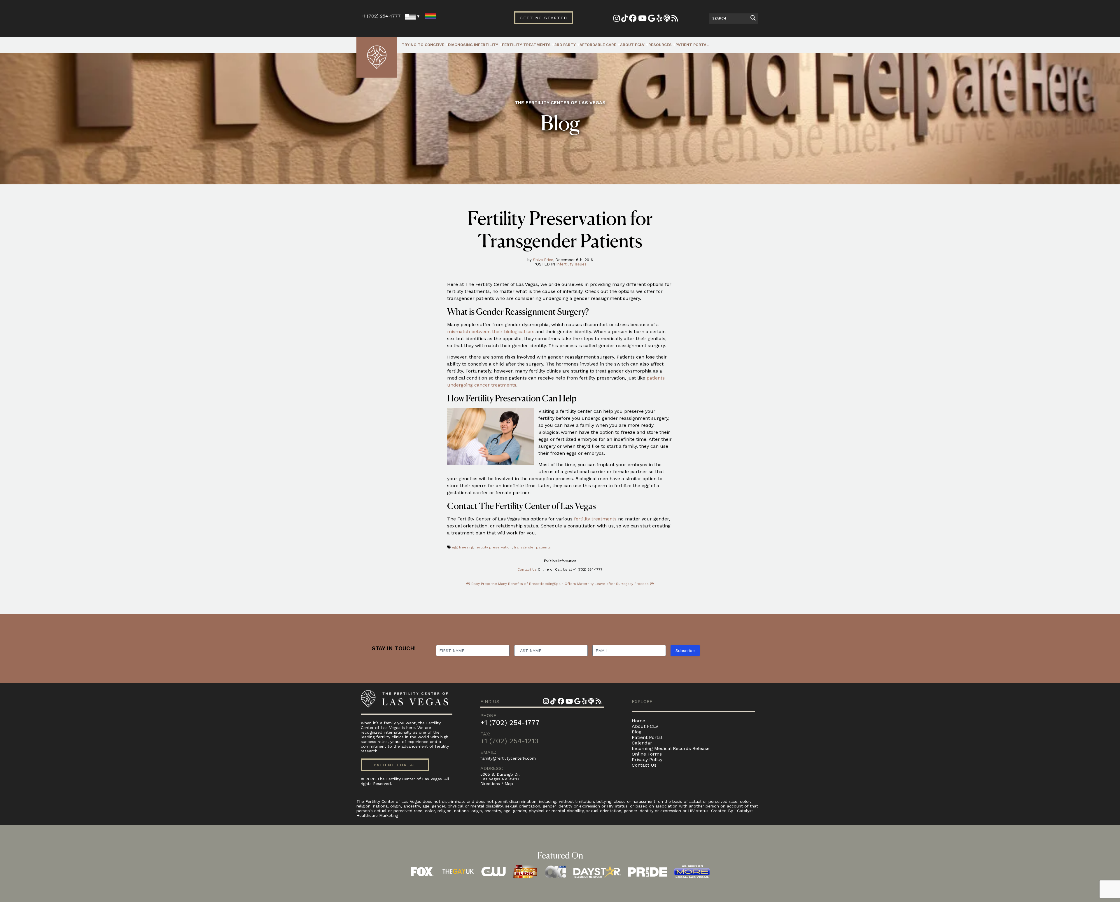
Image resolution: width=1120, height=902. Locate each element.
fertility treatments (595, 519)
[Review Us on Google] (651, 19)
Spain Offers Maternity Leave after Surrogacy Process (601, 584)
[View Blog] (674, 19)
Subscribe (685, 650)
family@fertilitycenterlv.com (508, 758)
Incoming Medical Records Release (671, 748)
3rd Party (565, 45)
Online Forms (647, 754)
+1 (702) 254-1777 (381, 16)
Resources (660, 45)
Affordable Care (598, 45)
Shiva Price (543, 260)
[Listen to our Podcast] (667, 19)
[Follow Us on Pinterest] (624, 19)
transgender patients (532, 547)
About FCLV (632, 45)
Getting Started (543, 17)
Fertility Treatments (526, 45)
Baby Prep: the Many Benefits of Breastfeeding (512, 584)
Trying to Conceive (423, 45)
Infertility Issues (571, 264)
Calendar (642, 743)
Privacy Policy (647, 759)
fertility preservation (493, 547)
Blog (636, 732)
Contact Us (527, 569)
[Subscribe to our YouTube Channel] (642, 19)
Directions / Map (496, 783)
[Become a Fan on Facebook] (633, 19)
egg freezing (462, 547)
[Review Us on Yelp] (659, 19)
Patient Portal (692, 45)
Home (638, 720)
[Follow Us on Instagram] (616, 19)
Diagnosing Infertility (473, 45)
